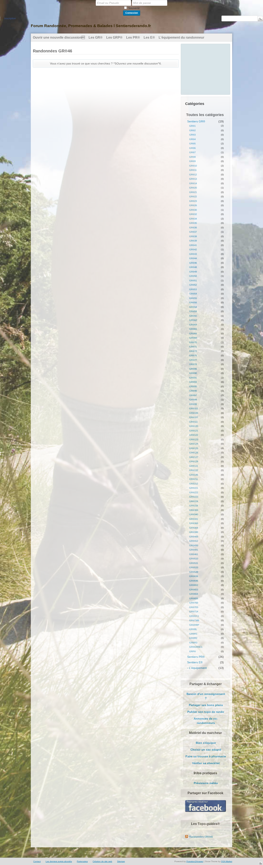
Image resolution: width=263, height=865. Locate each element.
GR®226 (193, 505)
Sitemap (121, 861)
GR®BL (193, 629)
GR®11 (193, 170)
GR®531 (193, 563)
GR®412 (193, 541)
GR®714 (193, 611)
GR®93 (193, 382)
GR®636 (193, 576)
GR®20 (193, 187)
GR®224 (193, 501)
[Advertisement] (205, 68)
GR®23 (193, 201)
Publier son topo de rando (205, 711)
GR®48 (193, 267)
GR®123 (193, 439)
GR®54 (193, 293)
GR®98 (193, 399)
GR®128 (193, 461)
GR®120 (193, 426)
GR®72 (193, 351)
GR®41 (193, 245)
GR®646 (193, 581)
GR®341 (193, 519)
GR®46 (193, 263)
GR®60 (193, 316)
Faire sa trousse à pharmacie (206, 756)
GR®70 (193, 342)
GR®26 (193, 205)
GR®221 (193, 488)
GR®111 (193, 422)
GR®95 (193, 386)
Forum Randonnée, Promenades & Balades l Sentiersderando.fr (91, 26)
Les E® (149, 37)
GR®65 (193, 329)
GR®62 (193, 320)
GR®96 (193, 391)
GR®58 (193, 307)
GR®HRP (194, 625)
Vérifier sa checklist (206, 763)
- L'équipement (197, 667)
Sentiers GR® (196, 121)
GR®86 (193, 369)
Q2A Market (226, 861)
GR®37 (193, 232)
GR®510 (193, 558)
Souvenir (134, 8)
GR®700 (193, 603)
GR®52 (193, 285)
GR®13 (193, 179)
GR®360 (193, 523)
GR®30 (193, 210)
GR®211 (193, 479)
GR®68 (193, 338)
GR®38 (193, 236)
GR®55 (193, 298)
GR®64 (193, 324)
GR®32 (193, 214)
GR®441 (193, 550)
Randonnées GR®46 (201, 836)
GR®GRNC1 (195, 647)
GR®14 (193, 183)
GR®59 (193, 311)
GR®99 (193, 404)
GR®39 (193, 240)
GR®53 (193, 289)
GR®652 (193, 585)
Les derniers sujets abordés (59, 861)
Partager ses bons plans (206, 705)
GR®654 (193, 594)
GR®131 (193, 466)
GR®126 (193, 452)
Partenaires (82, 861)
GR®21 (193, 192)
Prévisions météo (206, 783)
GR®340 (193, 514)
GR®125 (193, 448)
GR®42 (193, 249)
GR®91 (193, 377)
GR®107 (193, 417)
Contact (37, 861)
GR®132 (193, 470)
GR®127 (193, 457)
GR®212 (193, 483)
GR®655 (193, 598)
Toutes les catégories (205, 115)
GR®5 (192, 143)
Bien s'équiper (206, 742)
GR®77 (193, 360)
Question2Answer (194, 861)
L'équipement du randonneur (181, 37)
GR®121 (193, 430)
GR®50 (193, 276)
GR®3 (192, 134)
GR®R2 (193, 638)
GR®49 (193, 271)
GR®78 (193, 364)
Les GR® (96, 37)
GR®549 (193, 572)
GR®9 (192, 161)
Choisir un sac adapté (205, 749)
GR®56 (193, 302)
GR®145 (193, 475)
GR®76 (193, 355)
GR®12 (193, 174)
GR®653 (193, 589)
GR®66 (193, 333)
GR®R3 (193, 642)
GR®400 (193, 536)
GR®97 (193, 395)
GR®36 (193, 227)
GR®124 (193, 444)
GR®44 (193, 258)
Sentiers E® (195, 662)
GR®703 (193, 607)
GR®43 (193, 254)
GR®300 (193, 510)
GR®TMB (194, 620)
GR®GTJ (194, 616)
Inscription (10, 18)
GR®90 (193, 373)
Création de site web (102, 861)
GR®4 (192, 139)
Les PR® (133, 37)
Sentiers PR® (196, 656)
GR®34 (193, 218)
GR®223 (193, 497)
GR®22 (193, 196)
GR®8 (192, 157)
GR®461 (193, 554)
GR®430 (193, 545)
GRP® (192, 651)
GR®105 (193, 413)
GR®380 (193, 532)
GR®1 (192, 126)
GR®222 (193, 492)
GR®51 (193, 280)
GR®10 (193, 165)
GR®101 (193, 408)
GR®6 (192, 148)
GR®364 (193, 528)
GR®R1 (193, 634)
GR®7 (192, 152)
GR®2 (192, 130)
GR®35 (193, 223)
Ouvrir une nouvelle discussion (59, 37)
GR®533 (193, 567)
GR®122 (193, 435)
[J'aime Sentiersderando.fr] (205, 811)
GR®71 (193, 346)
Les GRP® (114, 37)
